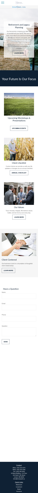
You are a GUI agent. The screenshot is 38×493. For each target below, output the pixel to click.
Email (3, 303)
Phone (4, 315)
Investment (19, 487)
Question (4, 326)
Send (6, 342)
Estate (19, 489)
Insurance (19, 491)
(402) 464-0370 (21, 468)
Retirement (19, 485)
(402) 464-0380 (21, 469)
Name (4, 292)
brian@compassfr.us (19, 479)
